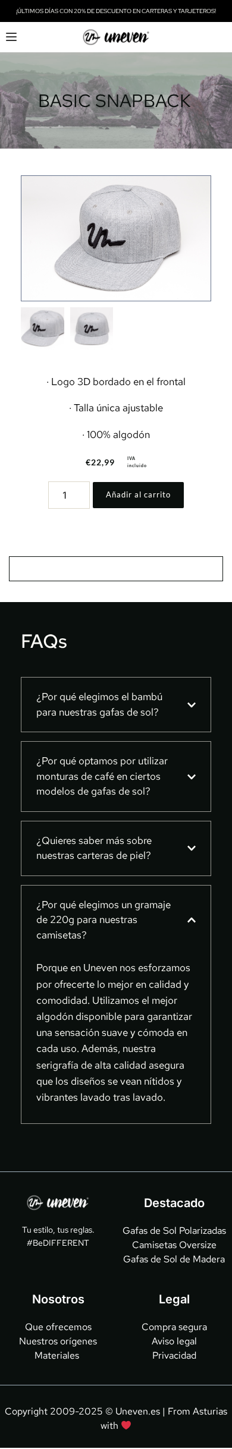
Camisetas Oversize (174, 1245)
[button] (11, 37)
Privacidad (174, 1355)
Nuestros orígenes (58, 1341)
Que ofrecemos (58, 1327)
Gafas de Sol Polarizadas (174, 1230)
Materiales (58, 1355)
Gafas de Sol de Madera (174, 1259)
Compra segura (174, 1327)
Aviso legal (174, 1341)
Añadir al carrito (138, 494)
